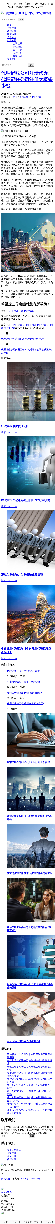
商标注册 (11, 34)
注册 (21, 311)
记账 (31, 311)
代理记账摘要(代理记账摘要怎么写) (25, 703)
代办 (15, 311)
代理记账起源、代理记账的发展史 (24, 671)
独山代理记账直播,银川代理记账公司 (26, 681)
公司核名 (11, 37)
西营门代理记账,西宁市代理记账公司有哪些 (29, 873)
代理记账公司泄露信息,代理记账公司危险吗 (23, 338)
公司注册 (11, 28)
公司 (10, 311)
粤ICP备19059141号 (30, 1178)
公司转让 (17, 56)
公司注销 (17, 50)
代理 (26, 311)
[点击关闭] (1, 1186)
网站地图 (6, 1178)
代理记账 (11, 31)
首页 (9, 25)
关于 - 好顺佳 (14, 1150)
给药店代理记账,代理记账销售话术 (25, 692)
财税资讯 (11, 40)
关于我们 (11, 59)
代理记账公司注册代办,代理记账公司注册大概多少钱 (27, 79)
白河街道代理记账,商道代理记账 (23, 1041)
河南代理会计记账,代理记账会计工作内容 (28, 762)
